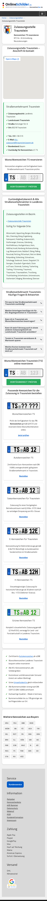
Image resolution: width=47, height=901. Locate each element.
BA (15, 728)
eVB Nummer (12, 805)
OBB (23, 723)
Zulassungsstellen (16, 17)
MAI (29, 734)
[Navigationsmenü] (42, 14)
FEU (14, 723)
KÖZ (22, 756)
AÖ (37, 745)
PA (22, 734)
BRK (6, 739)
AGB (9, 814)
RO (14, 756)
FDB (21, 750)
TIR (38, 728)
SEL (6, 734)
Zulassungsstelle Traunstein (19, 221)
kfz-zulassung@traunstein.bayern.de (19, 141)
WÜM (7, 728)
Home (4, 17)
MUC (23, 745)
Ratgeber (11, 799)
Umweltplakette (21, 682)
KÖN (22, 739)
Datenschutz (12, 808)
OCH (30, 728)
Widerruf (10, 811)
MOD (31, 723)
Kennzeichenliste (14, 802)
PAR (6, 745)
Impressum (11, 820)
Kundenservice (15, 784)
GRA (38, 734)
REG (6, 750)
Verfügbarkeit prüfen (23, 186)
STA (6, 756)
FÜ (22, 728)
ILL (14, 739)
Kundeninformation (15, 817)
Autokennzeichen (26, 656)
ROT (14, 734)
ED (37, 750)
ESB (14, 745)
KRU (6, 723)
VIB (30, 739)
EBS (29, 750)
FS (14, 750)
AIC (37, 739)
